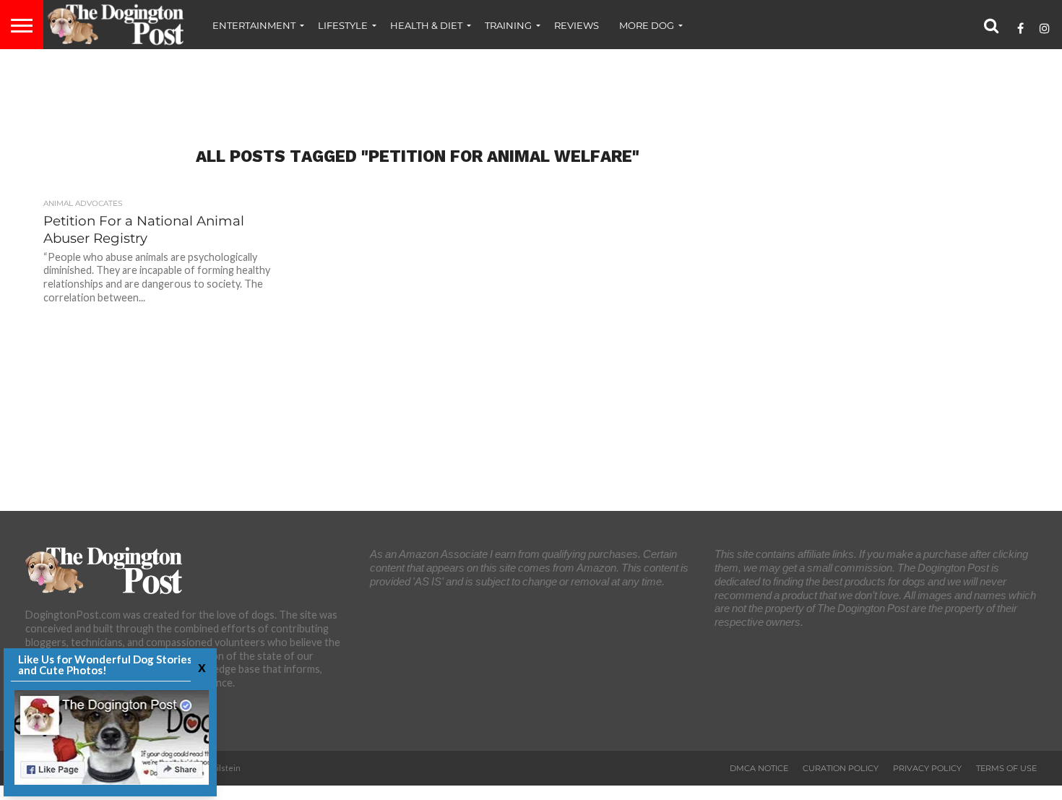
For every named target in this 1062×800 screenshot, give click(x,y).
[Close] (200, 666)
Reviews (576, 25)
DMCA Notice (759, 768)
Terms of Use (1006, 768)
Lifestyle (343, 25)
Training (508, 25)
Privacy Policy (927, 768)
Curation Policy (840, 768)
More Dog (646, 25)
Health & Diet (426, 25)
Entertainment (253, 25)
